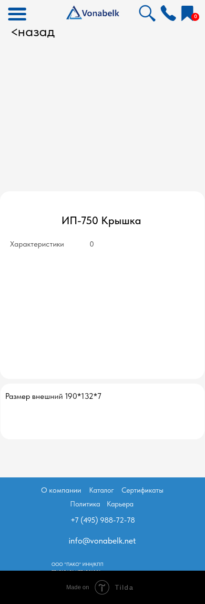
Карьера (120, 504)
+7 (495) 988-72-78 (103, 520)
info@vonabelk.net (102, 540)
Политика (85, 504)
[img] (168, 12)
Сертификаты (143, 490)
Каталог (101, 490)
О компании (61, 490)
